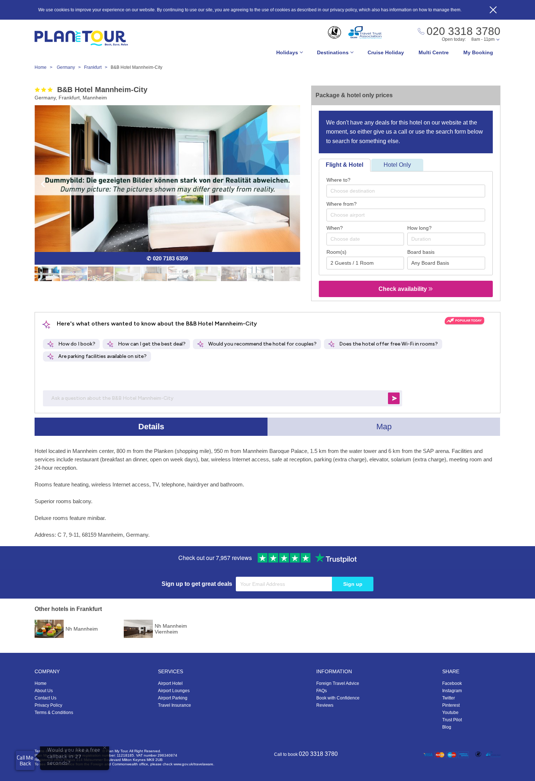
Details (151, 426)
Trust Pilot (452, 719)
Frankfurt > (97, 67)
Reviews (324, 705)
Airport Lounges (174, 690)
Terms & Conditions (54, 712)
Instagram (452, 690)
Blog (446, 727)
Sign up (352, 584)
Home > (45, 67)
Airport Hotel (170, 683)
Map (384, 426)
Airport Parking (172, 698)
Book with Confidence (338, 698)
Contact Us (45, 698)
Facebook (452, 683)
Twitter (448, 698)
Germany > (70, 67)
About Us (44, 690)
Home (41, 683)
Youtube (450, 712)
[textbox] (409, 191)
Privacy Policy (48, 705)
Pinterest (451, 705)
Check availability (403, 289)
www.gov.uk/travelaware (193, 764)
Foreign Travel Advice (337, 683)
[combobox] (405, 191)
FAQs (321, 690)
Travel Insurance (174, 705)
